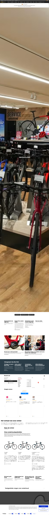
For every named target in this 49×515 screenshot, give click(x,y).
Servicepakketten (17, 314)
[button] (38, 382)
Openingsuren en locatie (24, 314)
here (30, 6)
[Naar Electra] (5, 0)
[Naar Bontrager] (9, 0)
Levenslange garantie (27, 370)
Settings (34, 513)
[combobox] (44, 2)
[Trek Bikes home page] (2, 0)
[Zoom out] (43, 386)
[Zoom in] (43, 385)
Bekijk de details (6, 370)
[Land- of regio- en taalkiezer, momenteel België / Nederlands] (46, 0)
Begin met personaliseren (17, 329)
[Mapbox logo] (33, 387)
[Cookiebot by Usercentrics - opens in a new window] (4, 513)
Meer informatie (26, 355)
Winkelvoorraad (31, 314)
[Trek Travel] (17, 0)
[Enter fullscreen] (43, 378)
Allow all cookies (43, 506)
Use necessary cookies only (43, 510)
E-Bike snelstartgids (6, 354)
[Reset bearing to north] (43, 387)
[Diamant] (13, 0)
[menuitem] (8, 2)
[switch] (19, 513)
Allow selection (43, 508)
